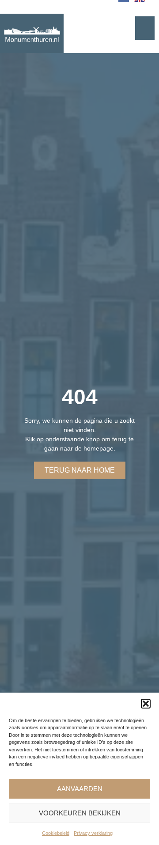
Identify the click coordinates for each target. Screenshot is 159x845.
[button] (145, 703)
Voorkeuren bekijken (80, 813)
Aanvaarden (79, 788)
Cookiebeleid (55, 833)
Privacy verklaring (93, 833)
